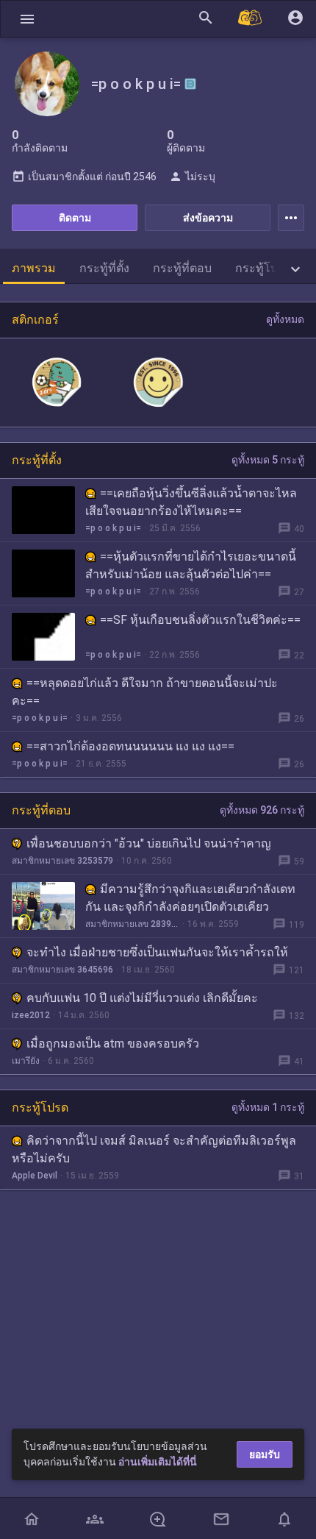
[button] (27, 19)
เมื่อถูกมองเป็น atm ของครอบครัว (112, 1044)
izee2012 (31, 1015)
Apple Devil (34, 1175)
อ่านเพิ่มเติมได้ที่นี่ (157, 1462)
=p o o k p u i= (113, 528)
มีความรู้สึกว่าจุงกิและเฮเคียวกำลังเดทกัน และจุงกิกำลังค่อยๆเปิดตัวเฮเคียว (190, 898)
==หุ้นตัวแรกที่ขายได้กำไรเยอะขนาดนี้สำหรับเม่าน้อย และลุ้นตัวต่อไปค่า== (190, 565)
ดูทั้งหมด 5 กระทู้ (267, 460)
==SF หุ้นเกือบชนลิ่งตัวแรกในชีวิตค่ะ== (200, 620)
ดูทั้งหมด (285, 319)
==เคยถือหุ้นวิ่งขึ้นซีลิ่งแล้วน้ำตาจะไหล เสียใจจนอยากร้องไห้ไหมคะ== (191, 502)
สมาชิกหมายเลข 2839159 (132, 924)
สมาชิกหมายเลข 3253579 (62, 861)
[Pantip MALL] (250, 19)
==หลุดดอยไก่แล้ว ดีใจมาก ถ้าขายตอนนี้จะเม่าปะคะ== (145, 692)
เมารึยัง (26, 1061)
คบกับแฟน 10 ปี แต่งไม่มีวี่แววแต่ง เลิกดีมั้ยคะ (142, 998)
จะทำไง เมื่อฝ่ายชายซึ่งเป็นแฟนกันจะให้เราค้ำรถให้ (157, 952)
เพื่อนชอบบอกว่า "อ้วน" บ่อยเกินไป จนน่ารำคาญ (148, 843)
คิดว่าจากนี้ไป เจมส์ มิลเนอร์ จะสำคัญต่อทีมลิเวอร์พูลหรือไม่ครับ (154, 1149)
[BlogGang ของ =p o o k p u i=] (190, 84)
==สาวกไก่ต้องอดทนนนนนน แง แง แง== (130, 746)
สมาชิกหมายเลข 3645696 (62, 969)
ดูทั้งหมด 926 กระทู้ (262, 810)
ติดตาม (75, 218)
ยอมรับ (264, 1454)
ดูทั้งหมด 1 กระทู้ (267, 1107)
